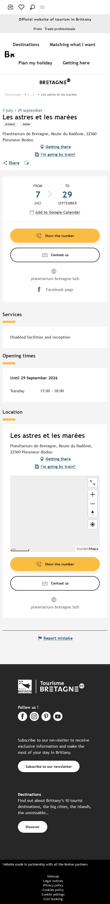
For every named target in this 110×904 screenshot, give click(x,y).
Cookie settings (53, 894)
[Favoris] (21, 7)
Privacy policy (53, 885)
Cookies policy (53, 890)
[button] (32, 7)
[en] (42, 7)
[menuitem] (27, 44)
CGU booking (53, 899)
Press (38, 29)
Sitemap (53, 876)
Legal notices (53, 881)
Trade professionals (60, 29)
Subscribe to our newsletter (49, 766)
